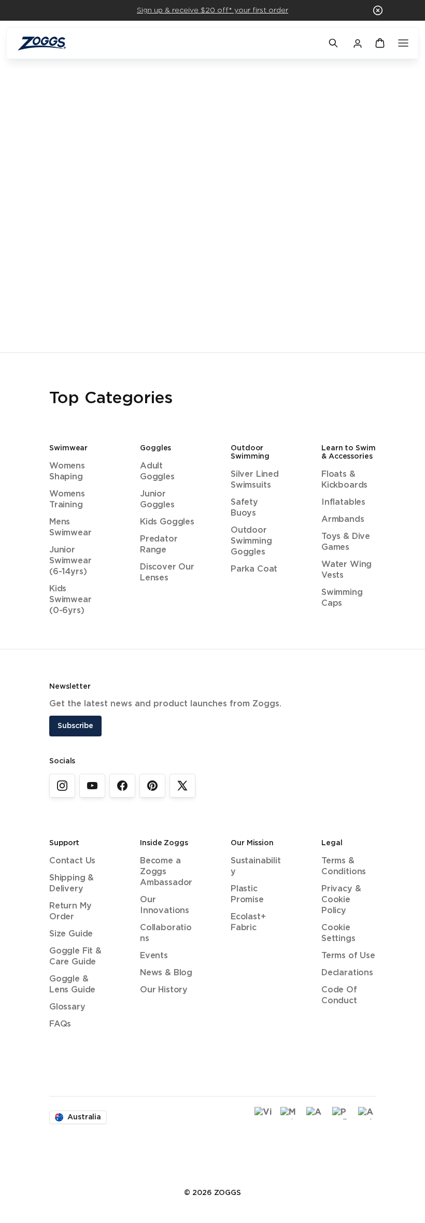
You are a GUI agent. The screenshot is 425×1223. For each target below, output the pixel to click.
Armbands (342, 519)
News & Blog (166, 973)
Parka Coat (254, 569)
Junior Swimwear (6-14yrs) (70, 561)
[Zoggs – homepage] (167, 43)
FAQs (60, 1024)
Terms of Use (348, 956)
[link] (62, 786)
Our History (164, 990)
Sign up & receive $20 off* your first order (212, 10)
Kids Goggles (167, 522)
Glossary (67, 1007)
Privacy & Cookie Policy (341, 900)
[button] (378, 10)
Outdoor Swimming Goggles (251, 541)
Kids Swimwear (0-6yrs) (70, 600)
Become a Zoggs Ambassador (166, 872)
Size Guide (71, 934)
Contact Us (72, 861)
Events (154, 956)
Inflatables (343, 502)
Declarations (347, 973)
